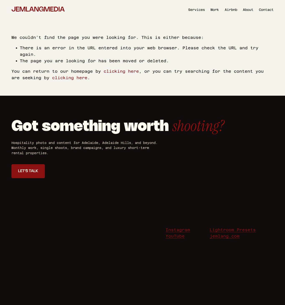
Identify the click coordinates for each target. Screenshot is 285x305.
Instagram (178, 229)
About (248, 10)
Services (196, 10)
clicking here (121, 71)
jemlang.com (225, 236)
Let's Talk (28, 171)
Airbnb (231, 10)
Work (215, 10)
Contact (266, 10)
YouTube (175, 236)
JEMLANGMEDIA (38, 9)
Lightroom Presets (233, 229)
